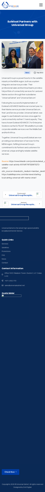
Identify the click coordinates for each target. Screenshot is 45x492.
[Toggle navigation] (41, 5)
